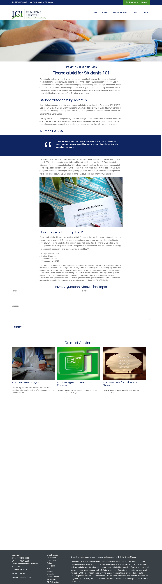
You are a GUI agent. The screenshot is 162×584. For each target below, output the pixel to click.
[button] (94, 12)
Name (14, 291)
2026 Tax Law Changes (25, 382)
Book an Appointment (138, 2)
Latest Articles (53, 577)
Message (15, 306)
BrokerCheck (130, 557)
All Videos (51, 579)
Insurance (51, 566)
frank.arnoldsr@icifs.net (43, 2)
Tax (48, 569)
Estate (49, 563)
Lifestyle (50, 574)
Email (84, 291)
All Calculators (53, 582)
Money (50, 571)
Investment (51, 560)
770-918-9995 (21, 2)
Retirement (51, 558)
